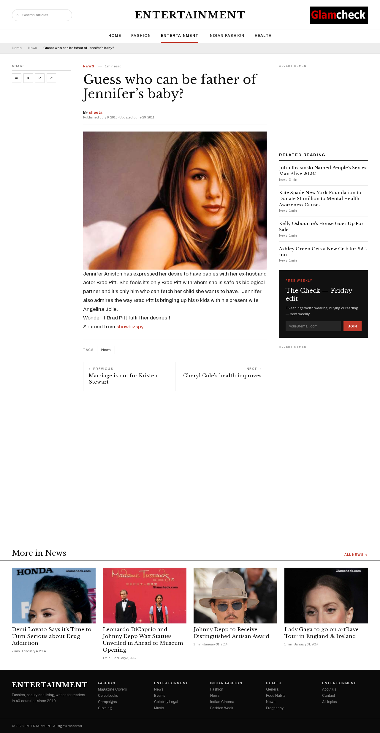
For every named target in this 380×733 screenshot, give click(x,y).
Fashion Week (221, 708)
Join (352, 326)
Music (159, 708)
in (16, 78)
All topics (329, 702)
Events (159, 695)
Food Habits (275, 695)
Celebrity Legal (166, 702)
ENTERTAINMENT (190, 15)
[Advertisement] (323, 106)
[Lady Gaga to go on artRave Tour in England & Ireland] (326, 595)
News (32, 48)
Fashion (141, 36)
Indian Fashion (226, 36)
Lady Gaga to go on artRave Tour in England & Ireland (321, 632)
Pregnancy (275, 708)
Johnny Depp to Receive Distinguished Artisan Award (231, 632)
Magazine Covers (112, 689)
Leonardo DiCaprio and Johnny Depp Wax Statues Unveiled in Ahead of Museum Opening (143, 639)
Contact (328, 695)
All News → (356, 554)
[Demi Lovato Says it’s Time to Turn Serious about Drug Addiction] (54, 595)
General (272, 689)
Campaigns (107, 702)
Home (114, 36)
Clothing (105, 708)
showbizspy (129, 327)
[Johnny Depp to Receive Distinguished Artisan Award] (235, 595)
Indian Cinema (222, 702)
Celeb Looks (108, 695)
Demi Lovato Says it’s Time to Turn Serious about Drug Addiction (51, 636)
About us (329, 689)
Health (263, 36)
